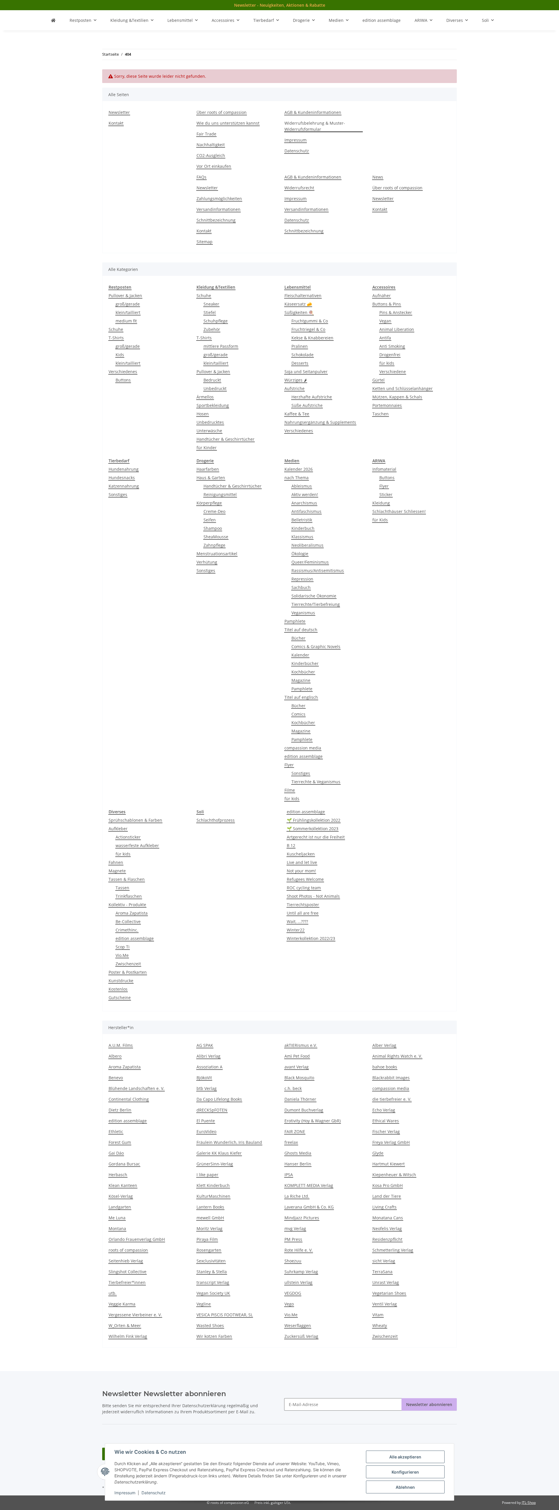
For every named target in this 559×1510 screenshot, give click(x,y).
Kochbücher (303, 672)
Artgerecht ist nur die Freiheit (316, 837)
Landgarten (120, 1207)
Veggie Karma (122, 1304)
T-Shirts (116, 338)
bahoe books (384, 1067)
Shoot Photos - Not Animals (313, 896)
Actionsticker (128, 837)
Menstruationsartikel (217, 553)
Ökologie (299, 553)
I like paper (207, 1174)
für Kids (380, 520)
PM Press (293, 1239)
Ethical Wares (385, 1120)
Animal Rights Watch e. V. (397, 1056)
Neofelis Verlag (387, 1228)
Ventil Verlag (384, 1304)
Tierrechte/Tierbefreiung (315, 604)
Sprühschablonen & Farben (135, 820)
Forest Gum (120, 1142)
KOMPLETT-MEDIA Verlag (308, 1185)
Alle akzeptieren (405, 1456)
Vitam (377, 1314)
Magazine (300, 680)
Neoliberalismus (307, 545)
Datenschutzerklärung (204, 1405)
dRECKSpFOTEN (212, 1110)
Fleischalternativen (302, 295)
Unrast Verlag (385, 1282)
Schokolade (302, 354)
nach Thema (296, 477)
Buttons (123, 380)
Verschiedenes (123, 371)
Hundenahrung (124, 469)
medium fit (126, 321)
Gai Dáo (116, 1153)
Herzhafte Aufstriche (311, 397)
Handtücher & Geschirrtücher (225, 439)
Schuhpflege (216, 321)
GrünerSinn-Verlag (215, 1164)
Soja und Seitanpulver (306, 371)
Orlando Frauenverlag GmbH (137, 1239)
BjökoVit (204, 1077)
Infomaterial (384, 469)
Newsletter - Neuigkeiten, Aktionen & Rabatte (279, 5)
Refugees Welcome (305, 879)
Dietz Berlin (120, 1110)
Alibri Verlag (208, 1056)
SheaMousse (216, 536)
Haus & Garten (211, 477)
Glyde (377, 1153)
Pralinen (299, 346)
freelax (291, 1142)
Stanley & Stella (212, 1271)
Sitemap (205, 241)
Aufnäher (381, 295)
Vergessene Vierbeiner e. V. (135, 1314)
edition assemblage (303, 756)
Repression (302, 579)
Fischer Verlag (386, 1131)
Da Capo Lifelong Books (219, 1099)
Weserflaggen (297, 1325)
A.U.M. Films (121, 1045)
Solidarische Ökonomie (313, 596)
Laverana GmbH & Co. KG (309, 1207)
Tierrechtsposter (303, 904)
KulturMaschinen (213, 1196)
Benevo (116, 1077)
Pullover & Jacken (125, 295)
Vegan (385, 321)
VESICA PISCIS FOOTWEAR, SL (225, 1314)
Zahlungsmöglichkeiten (219, 198)
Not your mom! (301, 871)
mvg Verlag (295, 1228)
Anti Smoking (392, 346)
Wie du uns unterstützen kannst (228, 123)
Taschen (380, 414)
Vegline (204, 1304)
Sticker (385, 494)
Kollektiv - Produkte (127, 904)
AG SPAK (205, 1045)
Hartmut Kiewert (388, 1164)
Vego (289, 1304)
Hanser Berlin (297, 1164)
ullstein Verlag (298, 1282)
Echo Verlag (383, 1110)
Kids (120, 354)
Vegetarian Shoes (389, 1293)
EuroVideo (206, 1131)
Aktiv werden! (304, 494)
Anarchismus (304, 503)
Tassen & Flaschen (127, 879)
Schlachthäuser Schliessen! (399, 511)
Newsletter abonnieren (429, 1404)
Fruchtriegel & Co (308, 329)
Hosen (203, 414)
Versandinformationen (218, 209)
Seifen (210, 520)
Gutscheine (120, 997)
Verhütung (207, 562)
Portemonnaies (387, 405)
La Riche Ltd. (296, 1196)
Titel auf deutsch (300, 629)
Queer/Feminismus (310, 562)
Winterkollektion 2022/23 (311, 938)
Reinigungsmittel (220, 494)
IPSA (288, 1174)
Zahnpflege (214, 545)
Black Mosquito (299, 1077)
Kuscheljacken (301, 854)
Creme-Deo (214, 511)
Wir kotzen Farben (214, 1336)
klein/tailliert (128, 312)
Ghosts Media (297, 1153)
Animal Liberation (396, 329)
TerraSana (382, 1271)
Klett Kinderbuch (213, 1185)
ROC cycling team (304, 887)
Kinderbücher (305, 663)
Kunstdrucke (121, 980)
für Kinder (207, 447)
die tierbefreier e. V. (391, 1099)
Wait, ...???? (297, 921)
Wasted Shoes (210, 1325)
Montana (117, 1228)
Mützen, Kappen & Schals (397, 397)
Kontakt (116, 123)
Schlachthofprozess (216, 820)
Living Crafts (384, 1207)
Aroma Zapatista (132, 913)
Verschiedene (392, 371)
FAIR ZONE (294, 1131)
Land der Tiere (386, 1196)
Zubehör (212, 329)
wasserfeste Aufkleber (137, 845)
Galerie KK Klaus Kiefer (219, 1153)
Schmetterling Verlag (392, 1250)
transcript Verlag (213, 1282)
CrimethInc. (127, 930)
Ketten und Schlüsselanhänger (402, 388)
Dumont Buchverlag (303, 1110)
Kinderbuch (302, 528)
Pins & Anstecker (395, 312)
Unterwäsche (209, 430)
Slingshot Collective (127, 1271)
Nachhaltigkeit (211, 144)
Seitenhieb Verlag (126, 1261)
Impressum (124, 1492)
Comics (298, 714)
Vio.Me (122, 955)
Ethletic (116, 1131)
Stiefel (210, 312)
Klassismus (302, 536)
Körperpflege (209, 503)
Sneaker (211, 304)
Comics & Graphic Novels (315, 646)
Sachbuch (301, 587)
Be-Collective (128, 921)
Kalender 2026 (298, 469)
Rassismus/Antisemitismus (317, 570)
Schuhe (116, 329)
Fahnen (116, 862)
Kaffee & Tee (296, 414)
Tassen (122, 887)
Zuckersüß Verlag (301, 1336)
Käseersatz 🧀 (298, 304)
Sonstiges (118, 494)
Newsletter (119, 112)
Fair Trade (206, 134)
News (377, 177)
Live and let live (302, 862)
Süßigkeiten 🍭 (299, 312)
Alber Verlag (384, 1045)
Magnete (117, 871)
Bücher (298, 638)
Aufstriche (294, 388)
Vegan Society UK (213, 1293)
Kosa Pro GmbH (387, 1185)
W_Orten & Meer (125, 1325)
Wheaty (379, 1325)
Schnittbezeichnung (216, 220)
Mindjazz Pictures (301, 1217)
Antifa (385, 338)
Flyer (289, 765)
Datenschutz (153, 1492)
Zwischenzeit (128, 963)
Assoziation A (209, 1067)
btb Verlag (207, 1088)
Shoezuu (292, 1261)
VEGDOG (292, 1293)
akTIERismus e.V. (300, 1045)
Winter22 (296, 930)
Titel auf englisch (301, 697)
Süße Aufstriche (307, 405)
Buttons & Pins (386, 304)
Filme (289, 790)
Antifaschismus (306, 511)
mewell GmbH (210, 1217)
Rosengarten (209, 1250)
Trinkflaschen (129, 896)
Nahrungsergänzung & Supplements (320, 422)
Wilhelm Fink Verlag (128, 1336)
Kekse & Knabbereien (312, 338)
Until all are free (303, 913)
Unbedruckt (215, 388)
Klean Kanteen (123, 1185)
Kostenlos (118, 989)
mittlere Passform (221, 346)
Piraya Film (207, 1239)
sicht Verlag (383, 1261)
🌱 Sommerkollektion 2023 (312, 828)
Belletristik (301, 520)
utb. (112, 1293)
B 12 (291, 845)
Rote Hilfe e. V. (298, 1250)
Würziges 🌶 (295, 380)
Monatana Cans (387, 1217)
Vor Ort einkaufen (214, 166)
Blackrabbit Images (391, 1077)
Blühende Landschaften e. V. (136, 1088)
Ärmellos (205, 397)
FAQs (201, 177)
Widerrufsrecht (299, 187)
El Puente (206, 1120)
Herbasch (118, 1174)
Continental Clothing (129, 1099)
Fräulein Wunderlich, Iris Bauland (229, 1142)
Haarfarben (208, 469)
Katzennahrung (124, 486)
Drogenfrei (389, 354)
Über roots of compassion (222, 112)
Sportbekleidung (213, 405)
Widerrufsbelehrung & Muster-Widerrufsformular (314, 126)
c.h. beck (293, 1088)
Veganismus (303, 612)
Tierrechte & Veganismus (315, 781)
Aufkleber (118, 828)
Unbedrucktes (210, 422)
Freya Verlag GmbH (391, 1142)
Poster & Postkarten (128, 972)
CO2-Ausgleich (211, 155)
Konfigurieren (405, 1472)
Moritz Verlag (209, 1228)
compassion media (302, 748)
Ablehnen (405, 1487)
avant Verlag (296, 1067)
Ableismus (301, 486)
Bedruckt (212, 380)
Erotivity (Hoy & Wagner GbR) (312, 1120)
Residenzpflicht (387, 1239)
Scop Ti (123, 947)
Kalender (300, 655)
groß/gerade (128, 304)
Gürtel (378, 380)
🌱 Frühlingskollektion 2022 (313, 820)
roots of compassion (128, 1250)
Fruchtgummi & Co (309, 321)
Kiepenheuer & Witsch (394, 1174)
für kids (386, 363)
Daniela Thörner (300, 1099)
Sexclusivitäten (211, 1261)
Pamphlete (294, 621)
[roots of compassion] (53, 20)
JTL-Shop (529, 1502)
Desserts (299, 363)
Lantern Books (210, 1207)
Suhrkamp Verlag (301, 1271)
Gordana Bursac (124, 1164)
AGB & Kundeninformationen (312, 112)
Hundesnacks (122, 477)
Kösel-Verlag (121, 1196)
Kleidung (381, 503)
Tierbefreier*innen (127, 1282)
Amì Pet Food (297, 1056)
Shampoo (213, 528)
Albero (115, 1056)
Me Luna (117, 1217)
